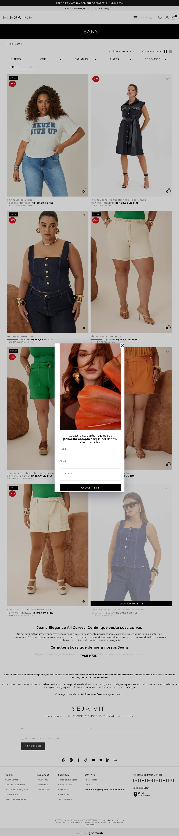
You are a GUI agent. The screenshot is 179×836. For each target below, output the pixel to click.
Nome (63, 449)
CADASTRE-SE (90, 487)
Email (63, 461)
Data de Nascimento (72, 473)
